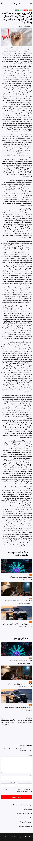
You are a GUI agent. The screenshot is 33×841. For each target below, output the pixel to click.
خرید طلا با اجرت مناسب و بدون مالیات (21, 805)
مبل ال (30, 817)
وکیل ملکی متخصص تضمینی (24, 813)
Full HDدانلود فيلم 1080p (25, 826)
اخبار (30, 10)
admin (20, 26)
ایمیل (30, 782)
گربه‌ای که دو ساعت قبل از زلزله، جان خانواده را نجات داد (18, 600)
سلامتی (22, 10)
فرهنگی (17, 10)
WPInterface (28, 837)
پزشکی (26, 10)
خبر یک (16, 3)
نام (30, 775)
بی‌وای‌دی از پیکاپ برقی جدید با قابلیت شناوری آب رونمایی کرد (17, 624)
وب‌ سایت (12, 782)
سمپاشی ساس (28, 809)
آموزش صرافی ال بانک (26, 822)
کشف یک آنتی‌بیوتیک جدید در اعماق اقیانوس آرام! (20, 577)
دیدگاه (30, 755)
